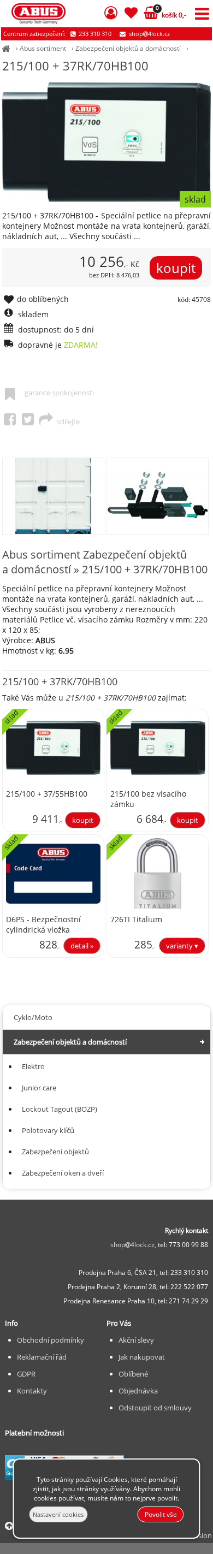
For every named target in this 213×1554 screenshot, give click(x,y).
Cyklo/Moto (33, 1017)
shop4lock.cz (148, 33)
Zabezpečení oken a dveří (63, 1173)
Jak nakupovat (142, 1357)
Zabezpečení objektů (55, 1151)
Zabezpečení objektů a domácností (128, 48)
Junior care (39, 1088)
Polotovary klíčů (48, 1130)
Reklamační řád (42, 1357)
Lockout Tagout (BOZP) (59, 1109)
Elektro (33, 1066)
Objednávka (138, 1391)
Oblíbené (133, 1374)
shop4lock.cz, (134, 1245)
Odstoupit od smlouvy (155, 1408)
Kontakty (32, 1391)
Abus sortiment (43, 48)
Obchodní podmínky (50, 1340)
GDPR (26, 1374)
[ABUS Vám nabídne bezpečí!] (6, 48)
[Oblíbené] (130, 14)
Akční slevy (136, 1340)
